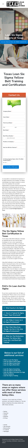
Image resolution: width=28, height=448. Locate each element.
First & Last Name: (8, 122)
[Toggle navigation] (3, 4)
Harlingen (6, 431)
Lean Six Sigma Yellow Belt (11, 361)
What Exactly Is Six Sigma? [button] (15, 308)
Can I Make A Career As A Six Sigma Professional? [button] (13, 321)
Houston (5, 413)
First (4, 127)
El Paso (5, 418)
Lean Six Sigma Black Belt (11, 365)
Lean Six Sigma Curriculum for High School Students (14, 373)
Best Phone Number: (8, 135)
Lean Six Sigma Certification (12, 371)
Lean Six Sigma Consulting (11, 369)
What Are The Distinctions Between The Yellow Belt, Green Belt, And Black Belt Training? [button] (13, 339)
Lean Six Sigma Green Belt (11, 363)
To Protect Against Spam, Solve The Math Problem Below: (13, 159)
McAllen (5, 416)
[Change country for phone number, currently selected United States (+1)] (4, 138)
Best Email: (6, 130)
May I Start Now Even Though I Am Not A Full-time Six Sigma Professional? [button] (13, 329)
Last (16, 127)
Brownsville (6, 428)
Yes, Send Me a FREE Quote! (11, 167)
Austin (5, 425)
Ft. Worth (6, 430)
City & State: (6, 117)
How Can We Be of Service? (10, 147)
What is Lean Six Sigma (10, 360)
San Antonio (6, 426)
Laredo (5, 415)
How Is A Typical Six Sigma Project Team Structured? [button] (13, 314)
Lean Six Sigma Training (10, 376)
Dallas (5, 411)
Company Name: (7, 111)
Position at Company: (8, 141)
